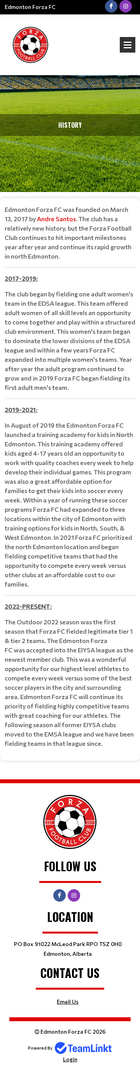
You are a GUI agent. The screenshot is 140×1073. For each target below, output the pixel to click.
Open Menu (127, 45)
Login (70, 1059)
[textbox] (70, 476)
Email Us (68, 1001)
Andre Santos (56, 218)
